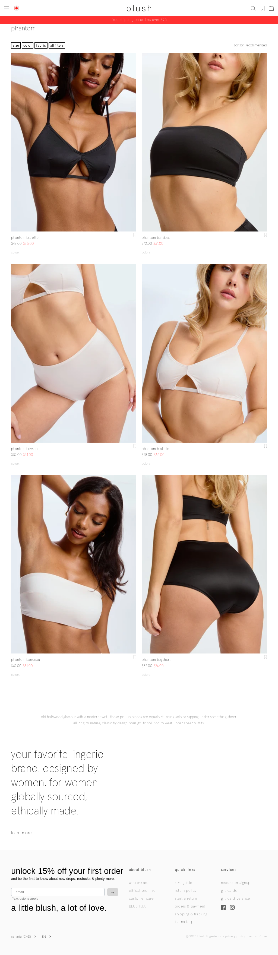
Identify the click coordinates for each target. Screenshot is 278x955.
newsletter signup (236, 883)
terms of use (257, 936)
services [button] (228, 869)
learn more (21, 833)
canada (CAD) (21, 936)
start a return (186, 898)
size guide (183, 883)
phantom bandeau (156, 238)
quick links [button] (185, 869)
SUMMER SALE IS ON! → (139, 20)
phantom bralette (25, 238)
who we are (139, 883)
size (16, 45)
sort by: (250, 45)
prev (14, 142)
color (27, 45)
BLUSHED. (137, 906)
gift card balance (235, 898)
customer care (141, 898)
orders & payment (190, 906)
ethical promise (142, 891)
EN (44, 936)
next (133, 142)
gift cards (229, 891)
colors (15, 252)
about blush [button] (140, 869)
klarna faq (183, 922)
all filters (57, 45)
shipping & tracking (191, 914)
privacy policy (235, 936)
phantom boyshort (25, 449)
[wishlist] (262, 8)
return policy (185, 891)
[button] (6, 8)
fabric (41, 45)
